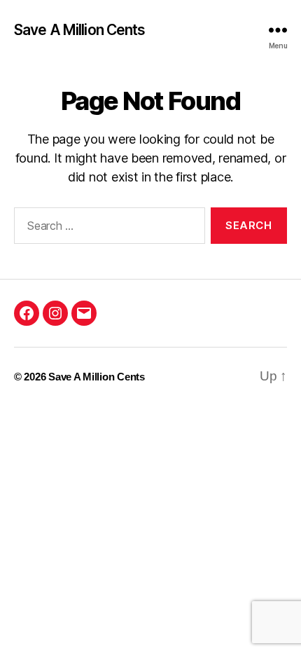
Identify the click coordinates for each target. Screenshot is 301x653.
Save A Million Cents (80, 29)
